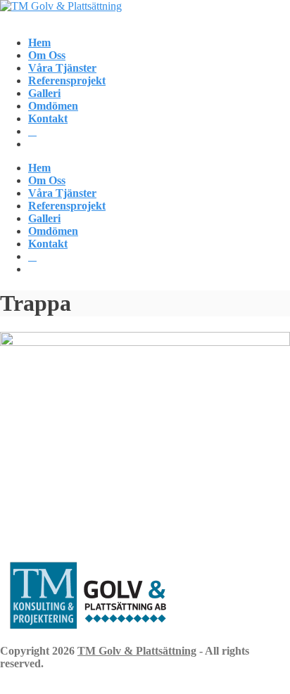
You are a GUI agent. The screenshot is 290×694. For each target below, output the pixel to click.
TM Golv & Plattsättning (136, 651)
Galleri (44, 93)
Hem (39, 43)
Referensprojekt (67, 80)
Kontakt (48, 118)
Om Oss (46, 55)
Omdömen (53, 106)
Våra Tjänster (62, 68)
